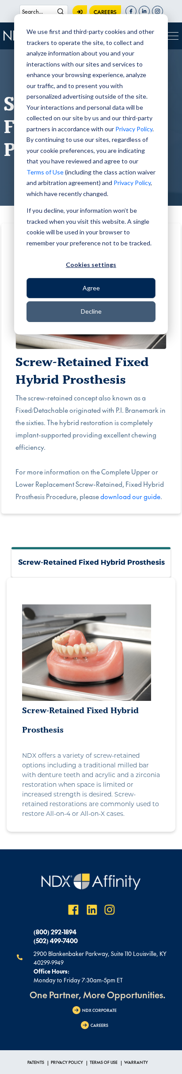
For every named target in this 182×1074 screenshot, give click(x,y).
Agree (91, 288)
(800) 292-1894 (55, 931)
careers (105, 11)
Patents (35, 1062)
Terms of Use (45, 172)
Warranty (136, 1062)
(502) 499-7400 (56, 940)
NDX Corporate (99, 1010)
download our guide (130, 496)
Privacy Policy (133, 129)
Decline (91, 311)
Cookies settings (91, 264)
